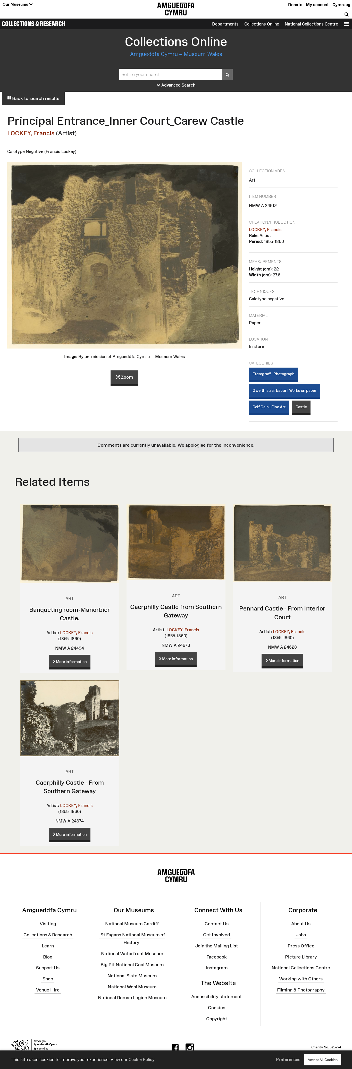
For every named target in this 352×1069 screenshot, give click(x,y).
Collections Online (261, 24)
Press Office (301, 945)
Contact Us (217, 923)
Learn (48, 945)
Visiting (48, 923)
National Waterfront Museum (132, 953)
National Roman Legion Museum (132, 997)
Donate (295, 4)
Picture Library (301, 956)
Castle (301, 407)
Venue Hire (48, 989)
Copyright (216, 1018)
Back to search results (35, 98)
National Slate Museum (132, 975)
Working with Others (301, 978)
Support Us (48, 967)
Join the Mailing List (216, 945)
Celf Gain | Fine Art (269, 407)
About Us (301, 923)
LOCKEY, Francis (31, 133)
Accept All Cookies (323, 1060)
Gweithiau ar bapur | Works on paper (284, 390)
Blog (47, 956)
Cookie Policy (142, 1059)
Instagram (217, 967)
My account (317, 4)
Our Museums (16, 4)
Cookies (216, 1007)
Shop (48, 978)
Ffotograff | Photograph (274, 374)
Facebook (216, 956)
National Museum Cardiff (132, 923)
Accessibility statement (216, 996)
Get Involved (216, 934)
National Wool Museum (132, 986)
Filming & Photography (301, 989)
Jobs (301, 934)
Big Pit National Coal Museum (132, 964)
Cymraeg (341, 4)
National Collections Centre (311, 24)
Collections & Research (33, 24)
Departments (225, 24)
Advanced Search (178, 85)
